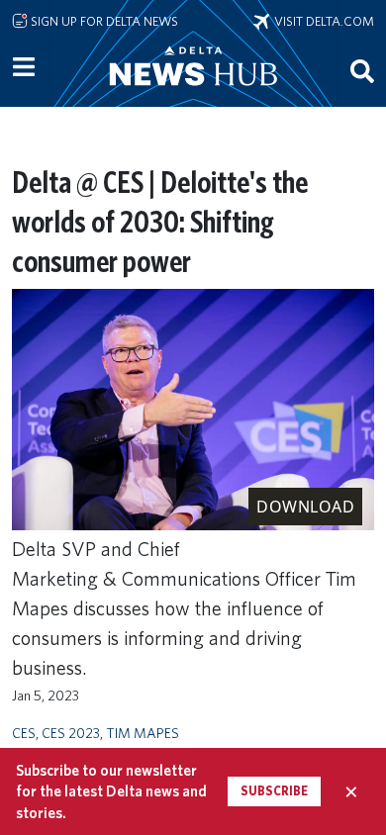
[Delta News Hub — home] (193, 93)
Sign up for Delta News (103, 21)
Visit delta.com (321, 21)
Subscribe (274, 791)
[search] (362, 70)
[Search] (362, 70)
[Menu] (24, 67)
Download (305, 506)
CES (24, 732)
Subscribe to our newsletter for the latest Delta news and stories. (111, 791)
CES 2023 (71, 732)
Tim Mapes (142, 732)
